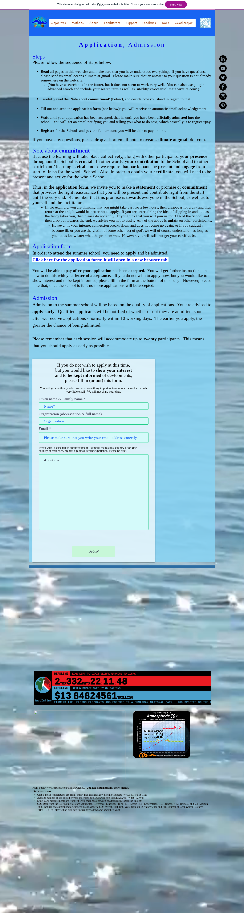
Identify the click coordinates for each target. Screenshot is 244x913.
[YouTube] (223, 68)
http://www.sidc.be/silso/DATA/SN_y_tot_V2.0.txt (117, 797)
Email (43, 428)
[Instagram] (223, 96)
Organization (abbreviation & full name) (70, 414)
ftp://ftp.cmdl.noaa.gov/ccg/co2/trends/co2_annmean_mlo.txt (109, 800)
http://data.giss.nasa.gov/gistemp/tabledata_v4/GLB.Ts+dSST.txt (112, 794)
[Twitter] (223, 77)
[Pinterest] (223, 105)
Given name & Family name (61, 399)
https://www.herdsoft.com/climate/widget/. (62, 787)
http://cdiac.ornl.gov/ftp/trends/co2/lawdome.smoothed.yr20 (87, 810)
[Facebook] (223, 87)
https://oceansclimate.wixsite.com (169, 89)
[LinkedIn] (223, 59)
